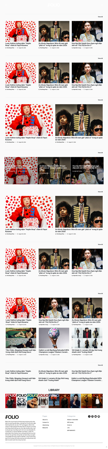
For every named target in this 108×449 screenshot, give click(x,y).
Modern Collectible (72, 419)
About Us (45, 419)
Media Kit (45, 427)
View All (100, 17)
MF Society (70, 422)
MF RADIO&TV (71, 430)
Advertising (46, 425)
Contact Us (46, 422)
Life (68, 427)
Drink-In (69, 425)
